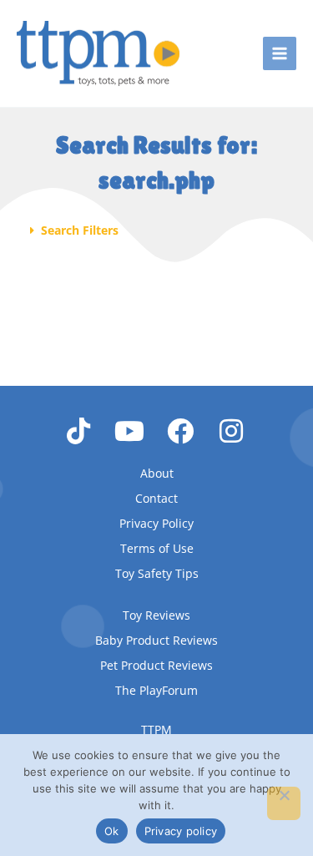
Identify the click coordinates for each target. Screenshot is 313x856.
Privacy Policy (156, 523)
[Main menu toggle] (280, 54)
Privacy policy (181, 831)
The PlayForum (156, 690)
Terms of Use (157, 548)
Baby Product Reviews (156, 640)
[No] (283, 803)
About (157, 473)
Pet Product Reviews (156, 665)
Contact (156, 498)
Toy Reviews (156, 615)
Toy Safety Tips (157, 573)
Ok (111, 831)
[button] (157, 230)
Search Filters (80, 230)
